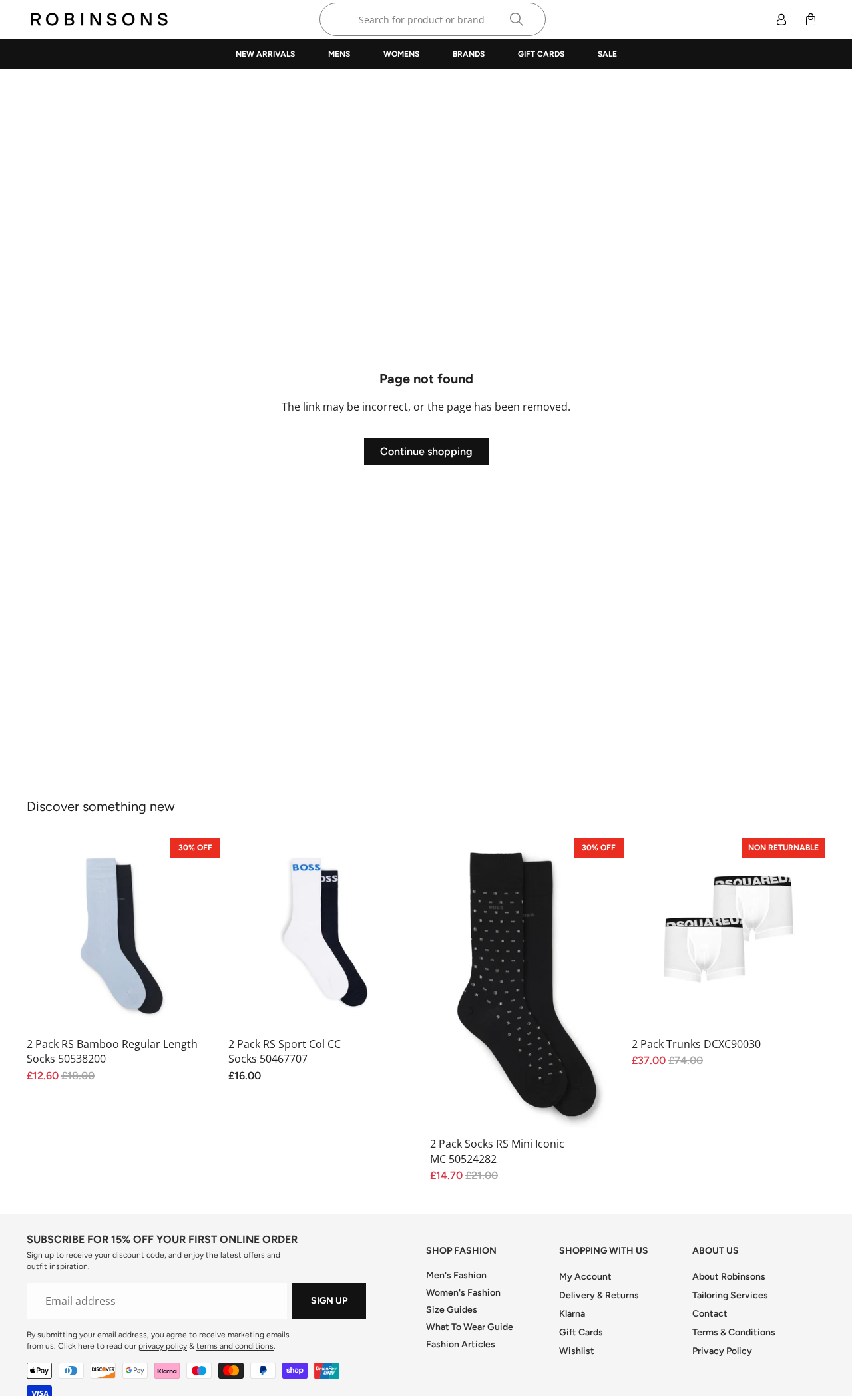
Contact (710, 1313)
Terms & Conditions (733, 1332)
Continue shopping (426, 451)
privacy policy (162, 1346)
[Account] (781, 19)
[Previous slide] (248, 935)
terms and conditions (235, 1346)
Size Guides (451, 1309)
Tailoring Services (730, 1295)
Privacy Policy (722, 1351)
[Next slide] (402, 935)
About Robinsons (728, 1276)
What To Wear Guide (469, 1327)
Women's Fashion (463, 1292)
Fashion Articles (460, 1344)
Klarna (572, 1313)
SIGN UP (329, 1300)
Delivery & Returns (599, 1295)
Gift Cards (581, 1332)
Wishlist (576, 1351)
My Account (585, 1276)
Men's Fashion (456, 1275)
